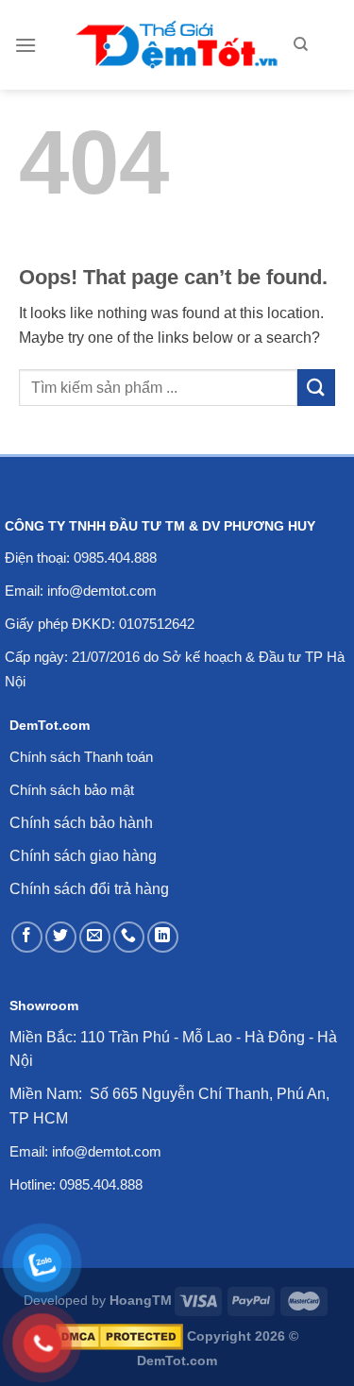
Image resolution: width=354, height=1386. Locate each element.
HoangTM (141, 1300)
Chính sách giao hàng (83, 856)
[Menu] (25, 45)
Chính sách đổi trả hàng (89, 889)
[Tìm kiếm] (301, 44)
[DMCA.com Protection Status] (119, 1336)
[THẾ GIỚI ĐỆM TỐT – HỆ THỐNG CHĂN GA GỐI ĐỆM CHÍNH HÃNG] (177, 44)
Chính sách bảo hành (81, 823)
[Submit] (316, 387)
